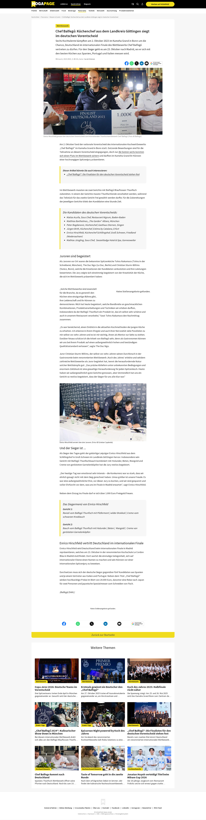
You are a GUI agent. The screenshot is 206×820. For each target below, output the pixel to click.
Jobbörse (64, 4)
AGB (98, 814)
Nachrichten (76, 4)
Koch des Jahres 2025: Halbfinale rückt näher (146, 688)
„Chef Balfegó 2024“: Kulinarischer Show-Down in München (55, 732)
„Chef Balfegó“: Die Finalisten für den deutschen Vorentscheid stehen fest (103, 174)
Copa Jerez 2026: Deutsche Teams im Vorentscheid (56, 688)
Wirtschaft (43, 11)
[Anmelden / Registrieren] (142, 4)
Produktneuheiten (126, 11)
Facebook (115, 808)
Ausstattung (112, 11)
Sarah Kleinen (89, 59)
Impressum (91, 814)
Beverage (72, 11)
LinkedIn (125, 808)
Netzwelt (100, 11)
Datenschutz (82, 814)
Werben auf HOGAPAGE (160, 4)
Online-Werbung (65, 808)
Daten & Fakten (50, 808)
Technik (91, 11)
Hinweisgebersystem (121, 814)
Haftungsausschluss (107, 814)
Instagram (135, 808)
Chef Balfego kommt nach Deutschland (49, 776)
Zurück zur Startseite (103, 635)
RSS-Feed (158, 808)
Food (64, 11)
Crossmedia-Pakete (82, 808)
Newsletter (146, 808)
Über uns (96, 808)
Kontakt (106, 808)
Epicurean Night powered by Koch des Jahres (103, 732)
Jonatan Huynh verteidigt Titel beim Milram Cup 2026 (148, 776)
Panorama (82, 11)
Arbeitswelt (54, 11)
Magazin (87, 4)
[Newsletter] (132, 4)
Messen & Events (55, 17)
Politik (34, 11)
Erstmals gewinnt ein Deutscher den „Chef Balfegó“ (102, 688)
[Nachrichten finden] (137, 4)
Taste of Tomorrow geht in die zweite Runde (102, 776)
